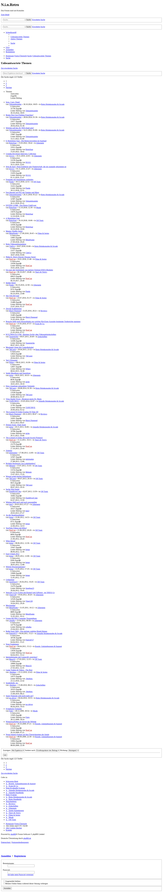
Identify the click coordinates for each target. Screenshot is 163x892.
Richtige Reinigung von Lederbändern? (21, 463)
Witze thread (10, 541)
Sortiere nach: (30, 750)
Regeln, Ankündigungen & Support (48, 646)
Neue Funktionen (12, 644)
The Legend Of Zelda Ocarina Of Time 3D (22, 412)
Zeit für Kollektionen (14, 309)
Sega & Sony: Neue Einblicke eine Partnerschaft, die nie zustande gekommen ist (36, 167)
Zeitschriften (42, 337)
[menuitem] (20, 37)
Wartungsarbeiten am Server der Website (21, 722)
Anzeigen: (7, 750)
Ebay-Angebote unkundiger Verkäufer (20, 386)
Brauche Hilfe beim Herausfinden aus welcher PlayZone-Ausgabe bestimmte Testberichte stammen (43, 322)
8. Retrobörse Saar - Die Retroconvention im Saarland (26, 141)
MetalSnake (13, 233)
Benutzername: (8, 863)
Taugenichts (13, 337)
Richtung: (64, 750)
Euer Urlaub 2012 (12, 554)
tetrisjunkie (13, 453)
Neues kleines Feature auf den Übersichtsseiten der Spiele (27, 735)
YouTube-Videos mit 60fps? (16, 528)
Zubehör (9, 451)
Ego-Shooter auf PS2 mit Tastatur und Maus (22, 192)
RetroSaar (13, 143)
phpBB (13, 834)
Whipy (11, 362)
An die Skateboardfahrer (15, 515)
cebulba (12, 621)
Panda (11, 182)
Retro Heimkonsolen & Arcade (52, 104)
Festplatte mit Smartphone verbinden (19, 180)
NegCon (12, 259)
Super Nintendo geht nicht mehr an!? (20, 696)
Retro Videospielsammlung (16, 244)
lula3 (11, 504)
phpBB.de (27, 838)
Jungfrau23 (13, 582)
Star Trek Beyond (12, 296)
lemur (11, 517)
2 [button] (6, 83)
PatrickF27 (13, 633)
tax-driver (12, 698)
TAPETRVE (14, 401)
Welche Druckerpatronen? (15, 567)
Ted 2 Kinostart (11, 360)
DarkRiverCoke (15, 491)
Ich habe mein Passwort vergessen (20, 875)
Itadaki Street (11, 283)
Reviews (44, 311)
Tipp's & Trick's (41, 272)
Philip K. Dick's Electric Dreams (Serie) (21, 257)
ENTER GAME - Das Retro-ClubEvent (21, 205)
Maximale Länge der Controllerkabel (20, 347)
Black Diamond (15, 311)
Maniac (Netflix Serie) (14, 231)
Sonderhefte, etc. (12, 683)
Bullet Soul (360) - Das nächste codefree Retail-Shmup (26, 631)
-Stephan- (12, 672)
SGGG (11, 156)
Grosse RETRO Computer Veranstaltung (21, 618)
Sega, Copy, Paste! (13, 102)
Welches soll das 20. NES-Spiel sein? (20, 128)
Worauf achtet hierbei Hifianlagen (18, 476)
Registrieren (20, 856)
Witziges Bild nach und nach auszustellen (21, 502)
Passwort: (6, 870)
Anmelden (6, 856)
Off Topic (37, 182)
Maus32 (12, 659)
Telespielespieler (15, 104)
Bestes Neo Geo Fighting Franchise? (19, 115)
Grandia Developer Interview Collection (21, 154)
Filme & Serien (43, 233)
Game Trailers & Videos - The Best (19, 670)
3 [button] (6, 85)
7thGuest (12, 349)
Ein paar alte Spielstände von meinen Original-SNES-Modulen (29, 270)
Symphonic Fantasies (14, 709)
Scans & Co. (40, 324)
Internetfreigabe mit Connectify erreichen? (21, 657)
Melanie (12, 466)
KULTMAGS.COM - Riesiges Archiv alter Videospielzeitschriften (31, 334)
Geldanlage (10, 580)
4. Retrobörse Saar (13, 218)
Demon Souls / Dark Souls (16, 425)
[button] (9, 88)
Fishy (11, 711)
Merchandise (10, 605)
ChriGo (12, 246)
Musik (38, 208)
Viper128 (12, 595)
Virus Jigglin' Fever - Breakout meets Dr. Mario (24, 399)
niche (11, 375)
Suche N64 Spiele (12, 489)
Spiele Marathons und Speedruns (18, 373)
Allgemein (40, 143)
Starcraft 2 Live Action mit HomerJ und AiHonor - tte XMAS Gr (30, 593)
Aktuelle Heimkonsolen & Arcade (51, 401)
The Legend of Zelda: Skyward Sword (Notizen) (24, 438)
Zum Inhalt (5, 15)
